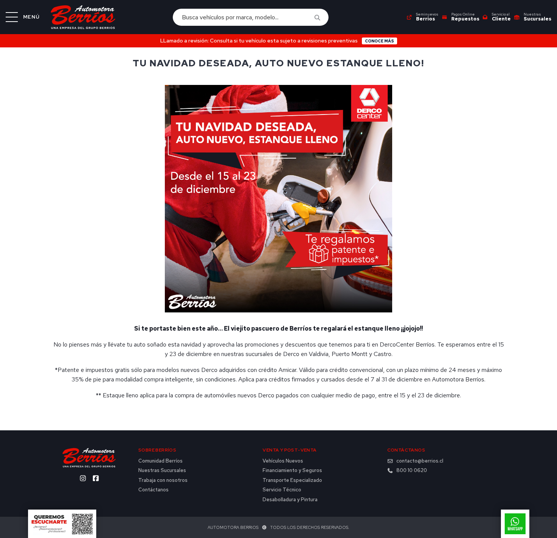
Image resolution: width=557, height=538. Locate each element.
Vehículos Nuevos (283, 461)
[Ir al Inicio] (83, 17)
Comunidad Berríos (160, 461)
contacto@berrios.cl (419, 461)
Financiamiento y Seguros (292, 470)
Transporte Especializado (292, 480)
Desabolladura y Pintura (290, 500)
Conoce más (379, 41)
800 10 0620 (411, 470)
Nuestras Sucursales (162, 470)
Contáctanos (153, 490)
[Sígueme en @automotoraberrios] (82, 478)
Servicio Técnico (282, 490)
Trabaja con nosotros (163, 480)
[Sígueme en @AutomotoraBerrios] (95, 478)
